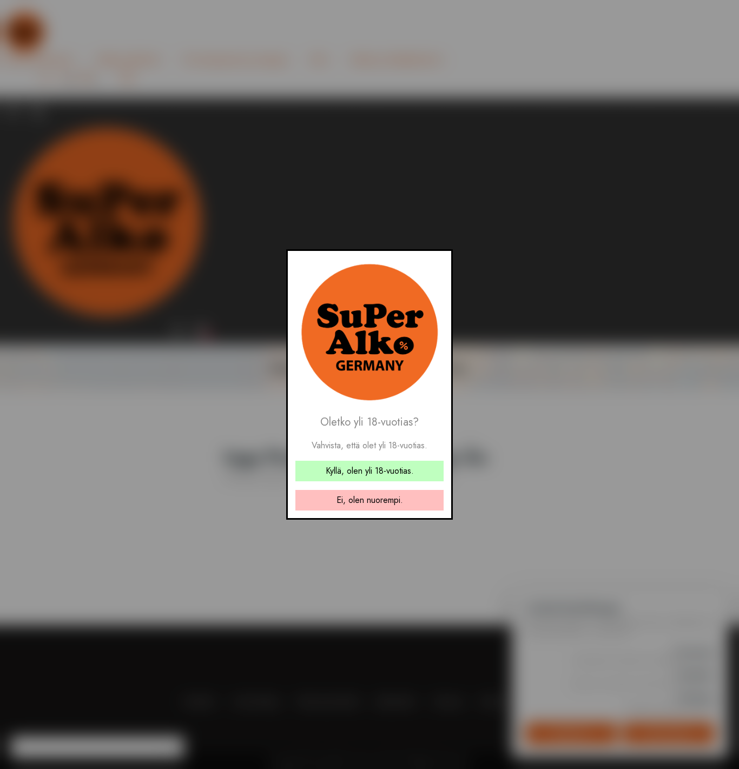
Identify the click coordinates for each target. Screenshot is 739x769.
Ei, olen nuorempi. (369, 500)
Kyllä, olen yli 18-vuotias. (370, 471)
